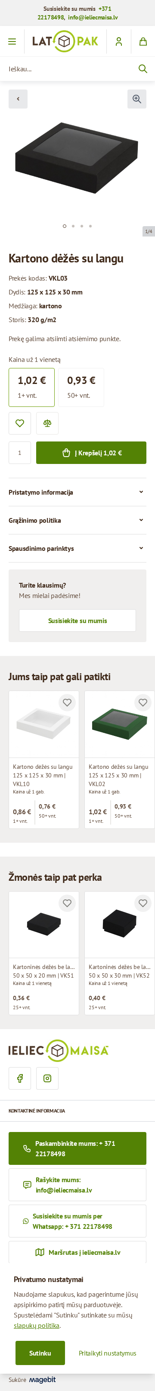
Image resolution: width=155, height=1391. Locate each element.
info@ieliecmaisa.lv (93, 17)
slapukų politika (36, 1325)
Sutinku (40, 1353)
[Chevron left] (18, 99)
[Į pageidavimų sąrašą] (20, 423)
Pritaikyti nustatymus (107, 1353)
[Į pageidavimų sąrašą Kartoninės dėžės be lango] (67, 903)
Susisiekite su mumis (77, 620)
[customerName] (118, 41)
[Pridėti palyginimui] (47, 423)
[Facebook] (20, 1078)
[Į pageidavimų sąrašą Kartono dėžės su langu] (67, 703)
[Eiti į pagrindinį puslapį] (65, 41)
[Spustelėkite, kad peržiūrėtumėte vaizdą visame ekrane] (136, 99)
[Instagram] (47, 1078)
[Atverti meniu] (12, 41)
